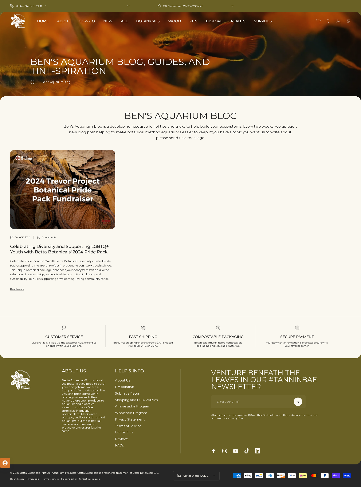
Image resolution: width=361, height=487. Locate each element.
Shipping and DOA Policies (136, 400)
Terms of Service (128, 426)
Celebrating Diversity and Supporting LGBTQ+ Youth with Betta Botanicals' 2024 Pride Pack (59, 249)
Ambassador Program (132, 406)
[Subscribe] (298, 402)
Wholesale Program (131, 413)
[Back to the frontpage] (32, 82)
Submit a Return (128, 393)
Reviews (121, 439)
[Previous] (128, 6)
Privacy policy (33, 479)
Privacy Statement (130, 419)
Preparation (124, 387)
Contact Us (124, 432)
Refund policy (17, 479)
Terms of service (51, 479)
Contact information (89, 479)
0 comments (49, 237)
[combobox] (29, 6)
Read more (17, 289)
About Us (122, 380)
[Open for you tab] (5, 463)
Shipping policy (69, 479)
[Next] (232, 6)
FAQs (119, 445)
